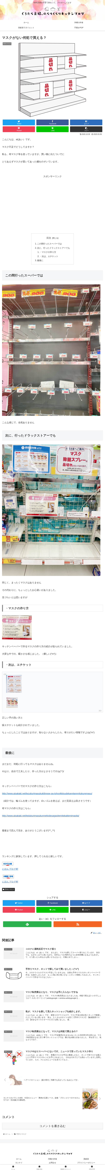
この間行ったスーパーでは (49, 244)
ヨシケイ (18, 1163)
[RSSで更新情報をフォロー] (78, 924)
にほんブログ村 (10, 869)
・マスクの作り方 (48, 252)
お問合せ (52, 1163)
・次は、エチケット (49, 256)
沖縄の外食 (52, 1159)
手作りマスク (9, 889)
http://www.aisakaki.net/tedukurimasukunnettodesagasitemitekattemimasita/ (40, 815)
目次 (48, 238)
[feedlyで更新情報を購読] (27, 924)
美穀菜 (86, 1159)
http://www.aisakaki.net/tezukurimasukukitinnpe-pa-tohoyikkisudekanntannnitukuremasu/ (47, 793)
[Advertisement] (52, 208)
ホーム (19, 1159)
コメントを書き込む (52, 1126)
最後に (40, 260)
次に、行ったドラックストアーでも (53, 248)
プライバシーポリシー (86, 1163)
